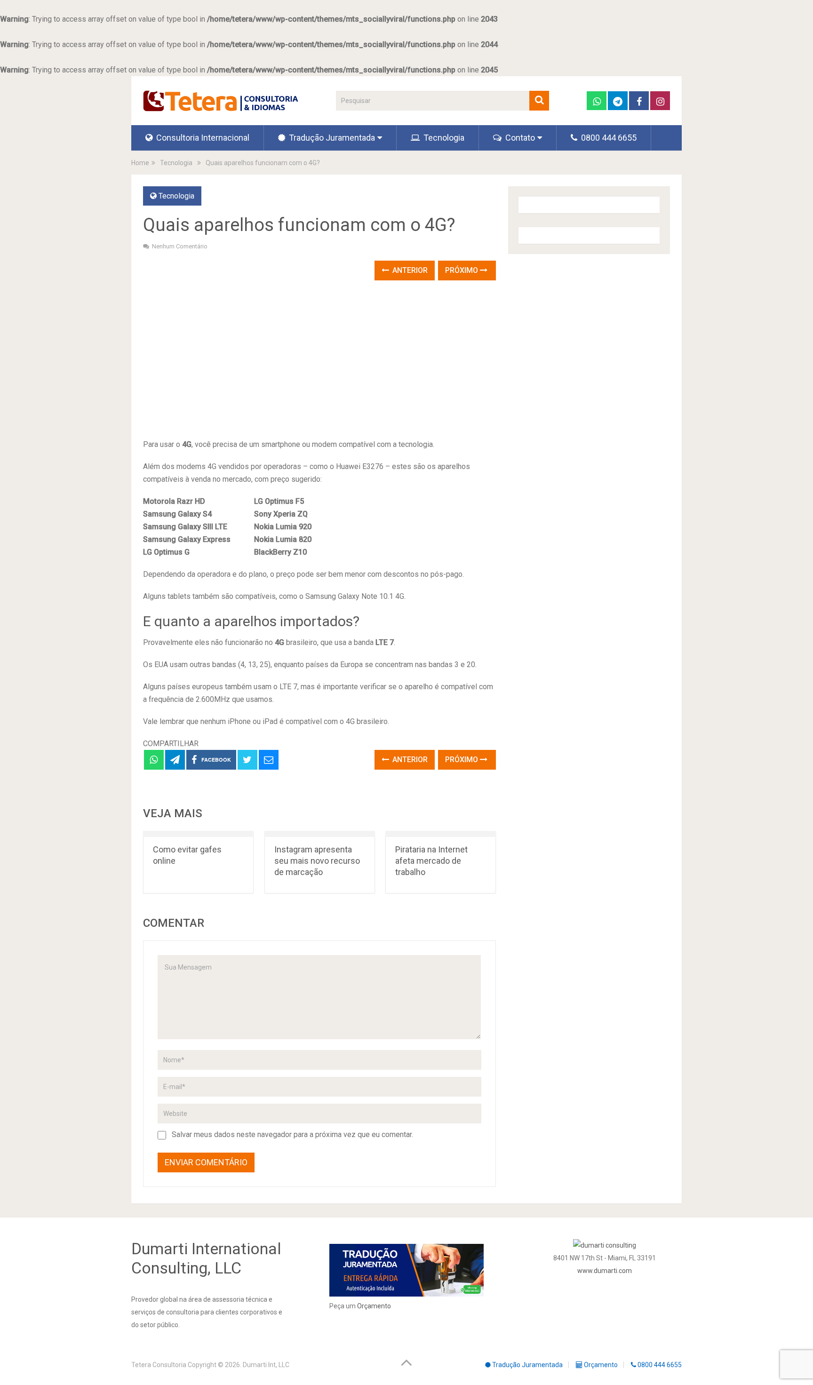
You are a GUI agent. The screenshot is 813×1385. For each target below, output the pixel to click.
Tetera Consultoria (158, 1365)
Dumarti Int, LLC (266, 1365)
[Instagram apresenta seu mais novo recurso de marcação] (319, 834)
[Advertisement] (319, 360)
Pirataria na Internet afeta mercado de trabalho (431, 860)
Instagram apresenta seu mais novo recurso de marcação (317, 860)
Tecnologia (443, 138)
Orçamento (374, 1306)
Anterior (409, 270)
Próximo (462, 270)
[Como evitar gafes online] (198, 834)
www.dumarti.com (604, 1270)
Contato (519, 138)
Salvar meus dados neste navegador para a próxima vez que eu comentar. (292, 1134)
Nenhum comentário (179, 246)
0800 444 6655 (608, 138)
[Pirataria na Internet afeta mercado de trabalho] (440, 834)
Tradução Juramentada (331, 138)
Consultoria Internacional (201, 138)
